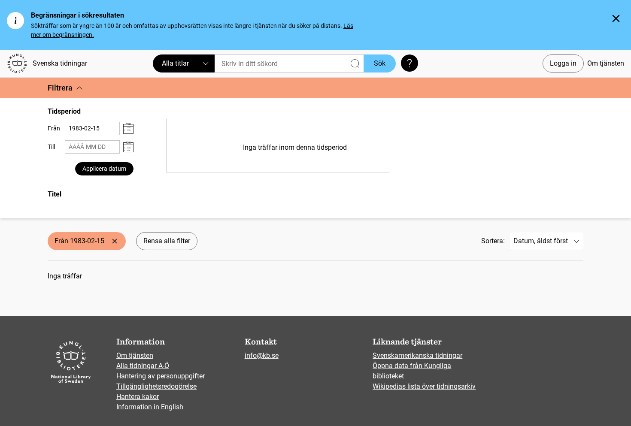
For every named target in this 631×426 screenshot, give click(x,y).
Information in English (149, 407)
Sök (379, 63)
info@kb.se (262, 355)
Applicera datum (104, 168)
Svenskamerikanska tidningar (417, 355)
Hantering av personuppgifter (160, 376)
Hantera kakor (137, 397)
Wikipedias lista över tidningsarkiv (424, 386)
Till (51, 146)
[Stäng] (616, 18)
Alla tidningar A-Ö (142, 366)
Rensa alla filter (166, 241)
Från (54, 128)
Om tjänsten (605, 63)
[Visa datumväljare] (128, 128)
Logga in (563, 63)
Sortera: (493, 241)
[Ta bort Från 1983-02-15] (115, 241)
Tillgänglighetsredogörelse (156, 386)
